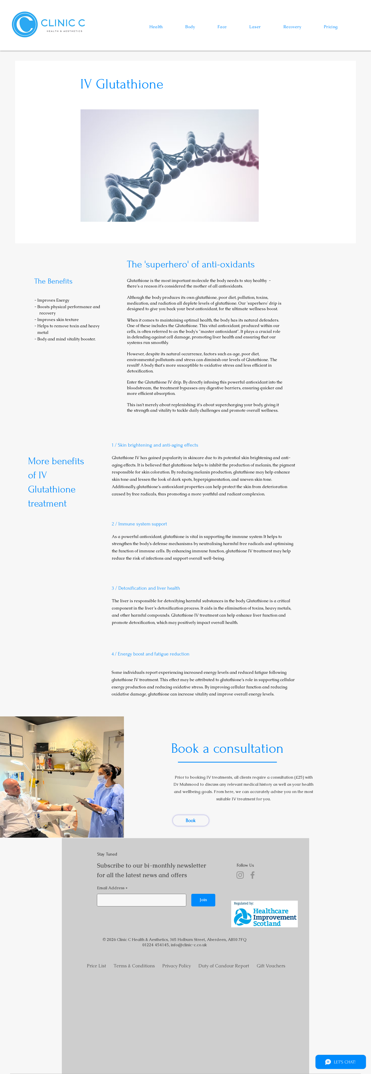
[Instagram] (240, 875)
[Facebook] (252, 875)
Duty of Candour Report (227, 966)
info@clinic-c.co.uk (189, 944)
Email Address (110, 888)
